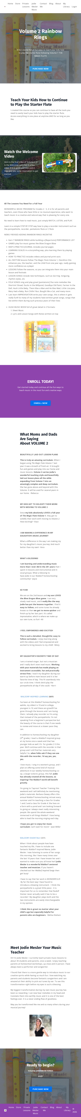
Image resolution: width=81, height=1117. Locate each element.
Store (17, 3)
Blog (51, 3)
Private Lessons (26, 5)
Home (10, 3)
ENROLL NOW (40, 403)
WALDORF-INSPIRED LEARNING (34, 696)
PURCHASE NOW (41, 68)
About (58, 3)
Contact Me (43, 5)
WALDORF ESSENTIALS (30, 838)
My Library (66, 5)
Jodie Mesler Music (35, 6)
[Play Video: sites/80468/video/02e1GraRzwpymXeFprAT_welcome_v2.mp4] (59, 163)
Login (74, 6)
